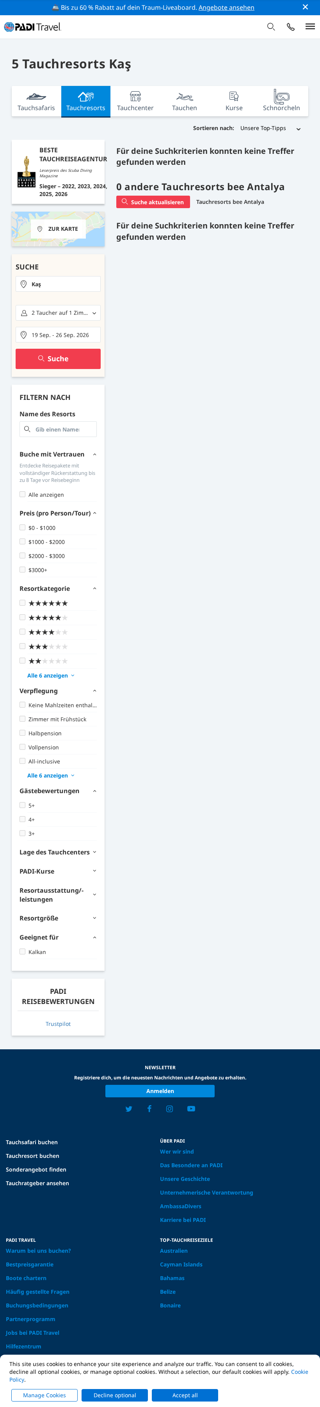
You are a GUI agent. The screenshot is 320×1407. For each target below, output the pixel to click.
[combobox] (58, 284)
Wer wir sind (177, 1151)
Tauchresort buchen (32, 1155)
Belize (168, 1291)
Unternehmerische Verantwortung (206, 1192)
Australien (174, 1250)
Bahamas (172, 1278)
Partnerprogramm (30, 1319)
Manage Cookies (44, 1395)
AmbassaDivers (180, 1206)
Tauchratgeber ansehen (37, 1183)
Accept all (185, 1395)
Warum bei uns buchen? (38, 1250)
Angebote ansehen (226, 7)
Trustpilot (58, 1023)
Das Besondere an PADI (191, 1165)
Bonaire (170, 1305)
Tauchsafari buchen (32, 1142)
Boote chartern (26, 1278)
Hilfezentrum (23, 1346)
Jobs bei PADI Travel (32, 1332)
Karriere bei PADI (183, 1219)
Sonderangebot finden (36, 1169)
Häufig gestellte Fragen (37, 1291)
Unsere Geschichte (185, 1178)
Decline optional (115, 1395)
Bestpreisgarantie (29, 1264)
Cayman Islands (181, 1264)
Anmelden (160, 1091)
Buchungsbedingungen (37, 1305)
